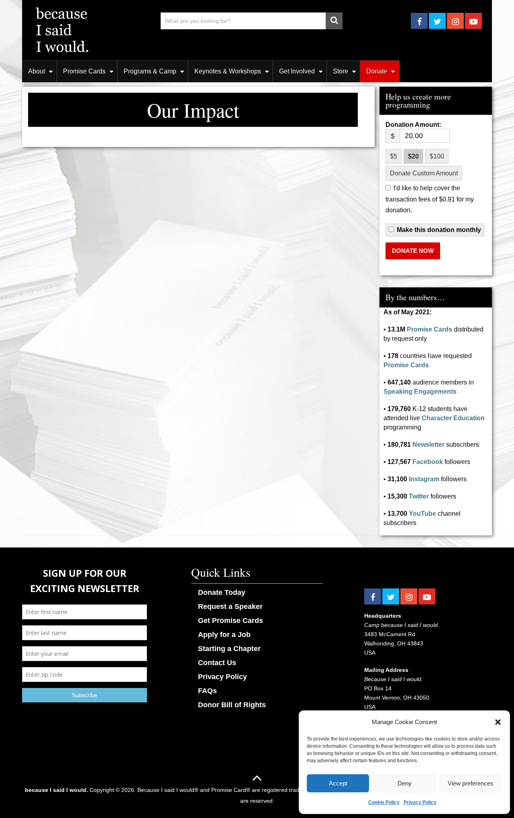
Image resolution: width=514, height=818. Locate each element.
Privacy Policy (420, 802)
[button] (498, 722)
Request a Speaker (230, 606)
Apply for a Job (224, 635)
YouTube (422, 513)
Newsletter (428, 444)
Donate (376, 71)
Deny (405, 783)
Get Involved (297, 71)
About (36, 71)
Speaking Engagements (420, 391)
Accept (338, 783)
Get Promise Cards (230, 621)
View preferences (471, 783)
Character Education (453, 418)
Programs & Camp (150, 71)
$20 (413, 156)
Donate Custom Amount (424, 173)
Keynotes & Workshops (227, 71)
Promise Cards (84, 71)
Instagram (424, 479)
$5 (393, 156)
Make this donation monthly (439, 230)
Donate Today (221, 592)
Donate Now (413, 250)
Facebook (427, 461)
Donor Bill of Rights (232, 705)
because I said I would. (56, 790)
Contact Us (217, 663)
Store (340, 71)
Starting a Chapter (229, 649)
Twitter (419, 496)
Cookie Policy (384, 802)
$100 (437, 156)
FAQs (207, 691)
